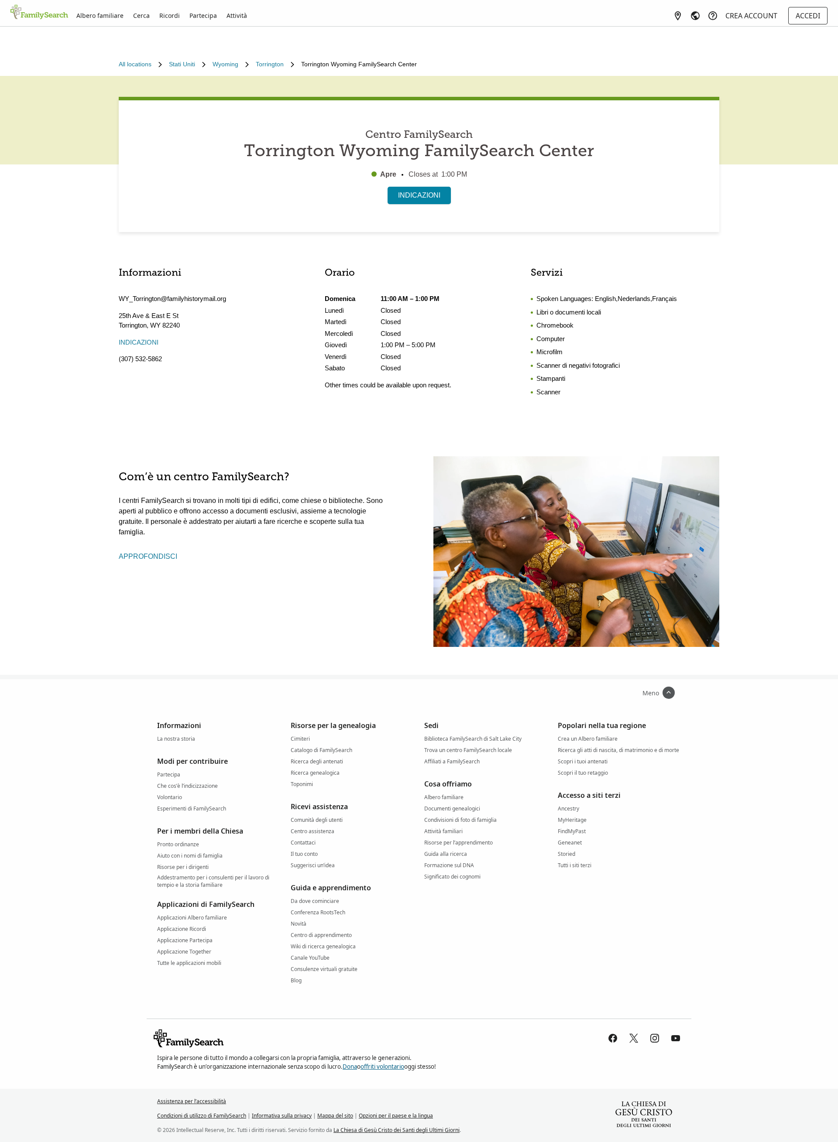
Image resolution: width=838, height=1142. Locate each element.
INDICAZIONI (419, 195)
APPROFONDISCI (148, 556)
